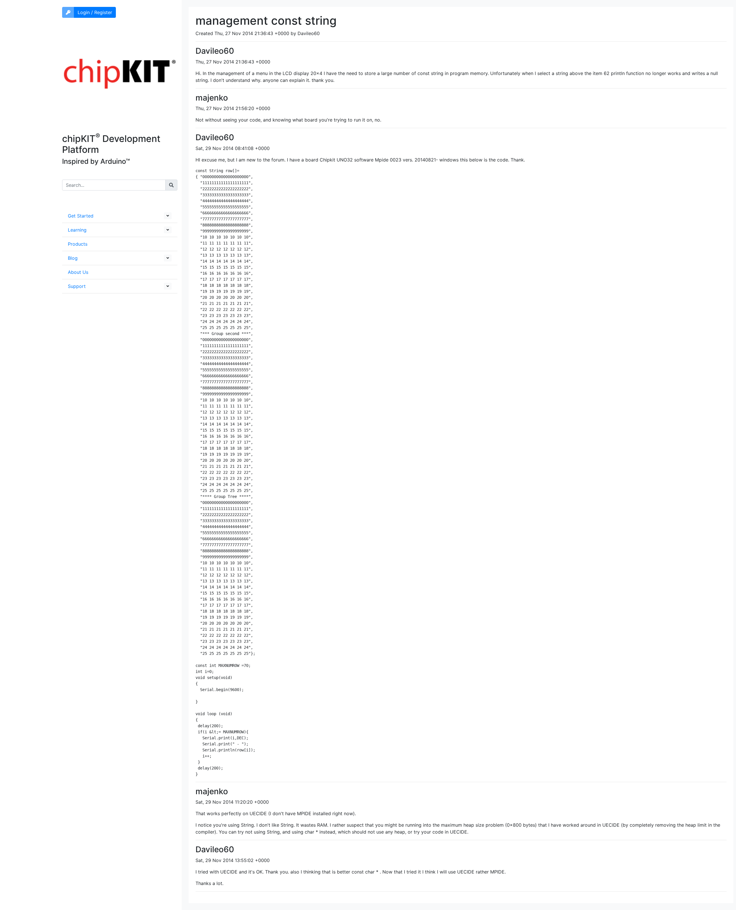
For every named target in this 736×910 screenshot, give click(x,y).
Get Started (80, 216)
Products (77, 244)
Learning (77, 230)
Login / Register (95, 12)
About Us (78, 272)
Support (77, 286)
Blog (73, 258)
